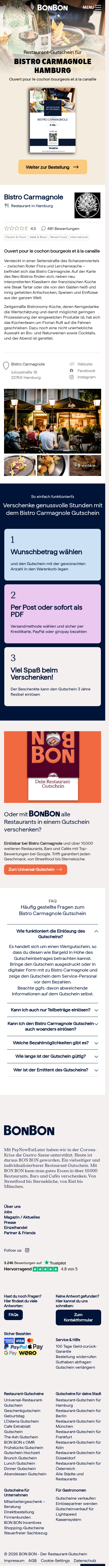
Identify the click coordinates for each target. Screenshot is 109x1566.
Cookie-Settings (55, 1560)
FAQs (13, 1314)
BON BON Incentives (22, 1522)
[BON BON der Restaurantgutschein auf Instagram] (27, 1250)
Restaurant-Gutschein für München (78, 1424)
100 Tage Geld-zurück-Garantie (76, 1349)
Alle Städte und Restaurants (70, 1477)
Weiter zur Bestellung (47, 167)
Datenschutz (85, 1560)
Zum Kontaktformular (78, 1317)
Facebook (84, 370)
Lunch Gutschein (19, 1463)
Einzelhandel (15, 1227)
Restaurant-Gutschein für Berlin (78, 1413)
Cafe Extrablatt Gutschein (17, 1429)
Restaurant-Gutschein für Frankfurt (78, 1434)
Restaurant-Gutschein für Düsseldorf (78, 1456)
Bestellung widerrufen (76, 1357)
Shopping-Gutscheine (24, 1527)
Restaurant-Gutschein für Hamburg (78, 1403)
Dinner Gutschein (20, 1468)
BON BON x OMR (19, 1442)
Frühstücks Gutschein (23, 1447)
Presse (10, 1222)
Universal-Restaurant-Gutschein (23, 1403)
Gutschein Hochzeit (22, 1453)
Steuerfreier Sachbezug (25, 1533)
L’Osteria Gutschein (21, 1421)
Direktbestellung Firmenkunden (19, 1515)
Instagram (85, 377)
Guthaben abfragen (73, 1362)
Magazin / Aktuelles (22, 1217)
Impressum (14, 1560)
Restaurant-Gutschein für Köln (78, 1445)
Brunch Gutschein (20, 1458)
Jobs (8, 1211)
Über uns (12, 1206)
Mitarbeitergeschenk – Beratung (24, 1504)
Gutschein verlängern (75, 1367)
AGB (32, 1560)
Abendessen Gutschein (25, 1474)
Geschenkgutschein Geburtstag (22, 1413)
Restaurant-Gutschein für (53, 52)
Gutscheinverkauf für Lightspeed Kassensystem (75, 1514)
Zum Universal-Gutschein (33, 869)
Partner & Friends (19, 1233)
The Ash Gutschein (21, 1437)
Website (85, 364)
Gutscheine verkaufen (76, 1498)
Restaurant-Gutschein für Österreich (78, 1466)
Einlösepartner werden (76, 1503)
